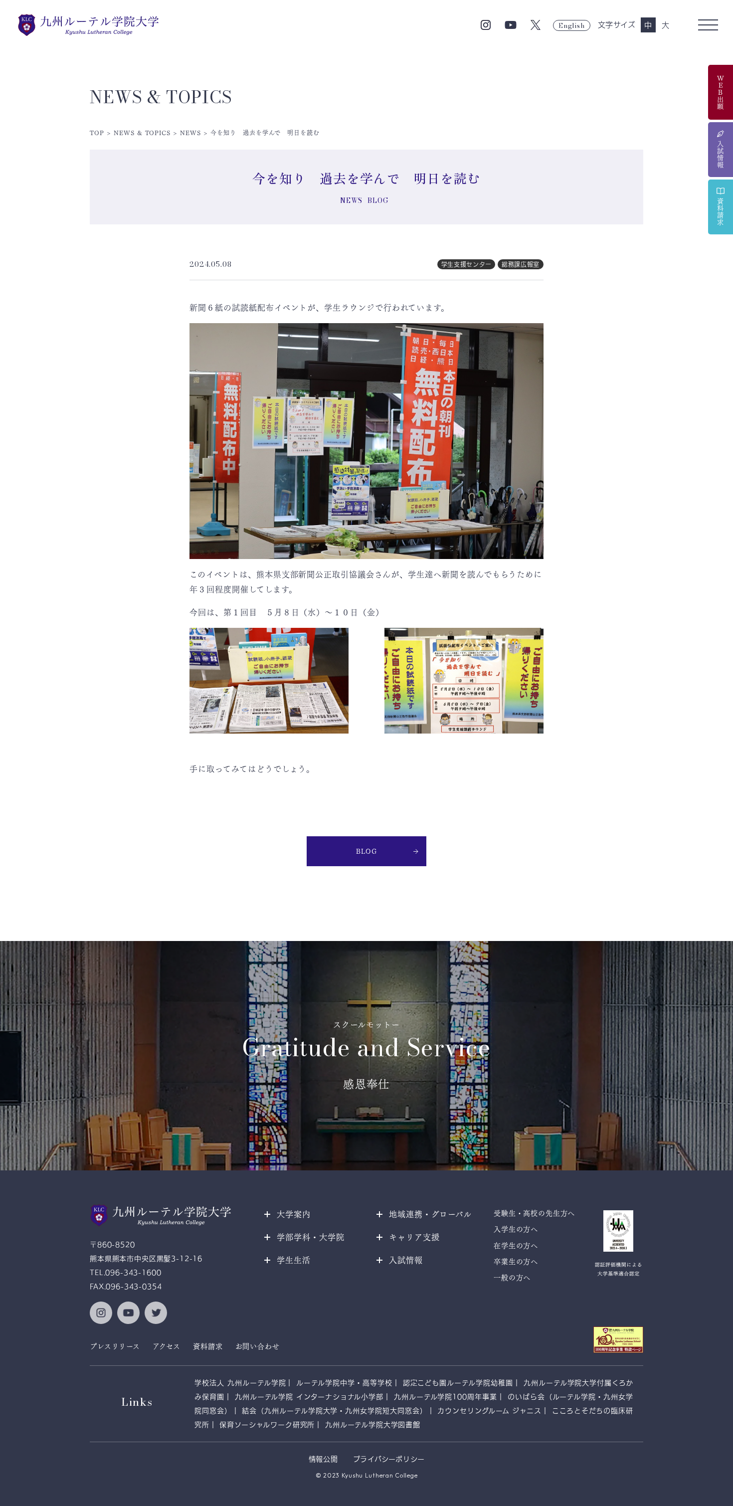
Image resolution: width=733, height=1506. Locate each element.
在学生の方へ (516, 1245)
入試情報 (406, 1260)
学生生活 (294, 1260)
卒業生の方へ (516, 1261)
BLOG (366, 851)
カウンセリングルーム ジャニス (489, 1410)
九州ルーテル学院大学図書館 (372, 1424)
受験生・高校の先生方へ (534, 1213)
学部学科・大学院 (311, 1237)
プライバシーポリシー (388, 1459)
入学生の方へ (516, 1229)
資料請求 (207, 1346)
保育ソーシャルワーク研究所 (267, 1424)
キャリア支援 (414, 1237)
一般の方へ (512, 1277)
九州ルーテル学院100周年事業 (445, 1396)
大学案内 (294, 1214)
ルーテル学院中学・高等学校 (344, 1382)
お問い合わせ (257, 1346)
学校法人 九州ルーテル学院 (240, 1382)
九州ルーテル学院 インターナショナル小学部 (309, 1396)
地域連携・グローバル (430, 1214)
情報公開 (323, 1459)
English (571, 25)
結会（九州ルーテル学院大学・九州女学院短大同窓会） (334, 1410)
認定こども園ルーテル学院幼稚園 (458, 1382)
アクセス (167, 1346)
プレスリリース (115, 1346)
